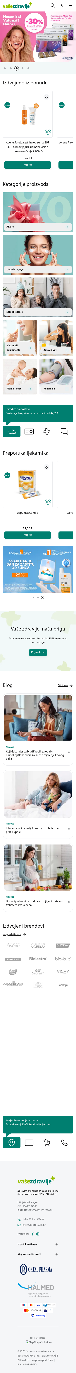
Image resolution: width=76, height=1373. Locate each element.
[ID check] (32, 1310)
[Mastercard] (31, 1305)
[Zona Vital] (13, 972)
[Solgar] (38, 985)
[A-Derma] (38, 945)
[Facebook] (32, 1234)
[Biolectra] (38, 958)
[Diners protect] (50, 1310)
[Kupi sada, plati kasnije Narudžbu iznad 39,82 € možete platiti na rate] (29, 1142)
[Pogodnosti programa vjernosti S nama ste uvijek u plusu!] (29, 431)
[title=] (38, 36)
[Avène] (13, 945)
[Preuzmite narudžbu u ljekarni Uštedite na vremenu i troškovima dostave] (47, 431)
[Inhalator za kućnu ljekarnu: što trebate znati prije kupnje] (38, 794)
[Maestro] (23, 1305)
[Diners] (49, 1305)
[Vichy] (63, 972)
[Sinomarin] (38, 972)
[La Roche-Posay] (13, 985)
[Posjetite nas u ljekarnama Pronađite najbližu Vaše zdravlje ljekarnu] (11, 1142)
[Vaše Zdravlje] (17, 5)
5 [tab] (28, 68)
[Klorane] (13, 958)
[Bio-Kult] (63, 958)
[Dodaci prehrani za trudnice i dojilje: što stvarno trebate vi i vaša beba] (38, 867)
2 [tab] (11, 68)
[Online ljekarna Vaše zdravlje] (38, 1269)
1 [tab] (5, 68)
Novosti (10, 747)
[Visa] (38, 1305)
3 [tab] (17, 68)
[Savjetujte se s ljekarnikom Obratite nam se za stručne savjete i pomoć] (64, 431)
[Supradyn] (63, 985)
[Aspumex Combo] (27, 484)
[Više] (38, 569)
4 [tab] (22, 68)
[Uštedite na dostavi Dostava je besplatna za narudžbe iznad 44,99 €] (11, 431)
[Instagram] (37, 1234)
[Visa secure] (45, 1310)
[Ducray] (63, 945)
